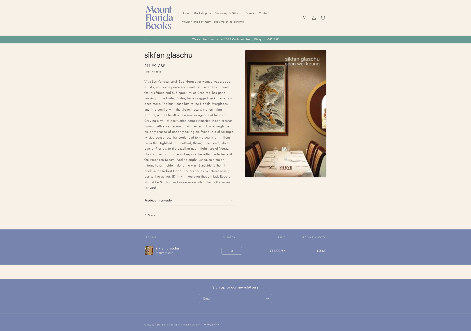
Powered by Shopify (189, 324)
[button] (202, 13)
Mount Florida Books (166, 324)
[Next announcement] (326, 39)
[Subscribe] (267, 298)
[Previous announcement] (145, 39)
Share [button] (151, 215)
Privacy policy (211, 324)
